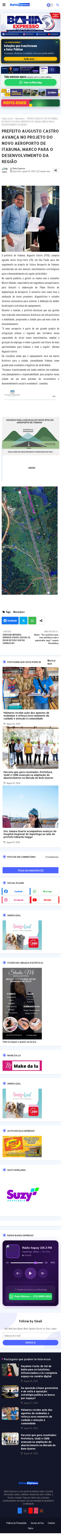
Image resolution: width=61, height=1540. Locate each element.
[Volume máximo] (46, 1262)
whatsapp (47, 891)
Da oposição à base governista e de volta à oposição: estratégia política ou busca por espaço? (39, 1393)
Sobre (30, 1528)
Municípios (20, 118)
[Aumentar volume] (42, 1273)
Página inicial (7, 118)
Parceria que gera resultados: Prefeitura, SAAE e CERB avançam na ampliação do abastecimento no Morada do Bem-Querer (28, 775)
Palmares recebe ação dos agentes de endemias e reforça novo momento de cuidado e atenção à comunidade (26, 715)
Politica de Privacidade (16, 1523)
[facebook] (20, 1510)
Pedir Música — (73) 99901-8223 (33, 1296)
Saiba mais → (30, 58)
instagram (18, 899)
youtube (47, 899)
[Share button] (41, 620)
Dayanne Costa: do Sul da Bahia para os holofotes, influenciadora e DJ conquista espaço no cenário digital (39, 1371)
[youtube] (30, 1510)
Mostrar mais (51, 662)
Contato (51, 1523)
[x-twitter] (25, 1510)
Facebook (12, 620)
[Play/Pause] (30, 1273)
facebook (18, 891)
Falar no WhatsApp (33, 82)
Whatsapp (32, 620)
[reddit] (41, 1510)
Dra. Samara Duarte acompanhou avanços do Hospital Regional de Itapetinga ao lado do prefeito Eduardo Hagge (30, 834)
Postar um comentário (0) (30, 870)
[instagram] (36, 1510)
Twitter (23, 620)
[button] (57, 4)
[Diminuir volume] (18, 1273)
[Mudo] (7, 1262)
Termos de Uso (37, 1523)
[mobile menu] (4, 4)
